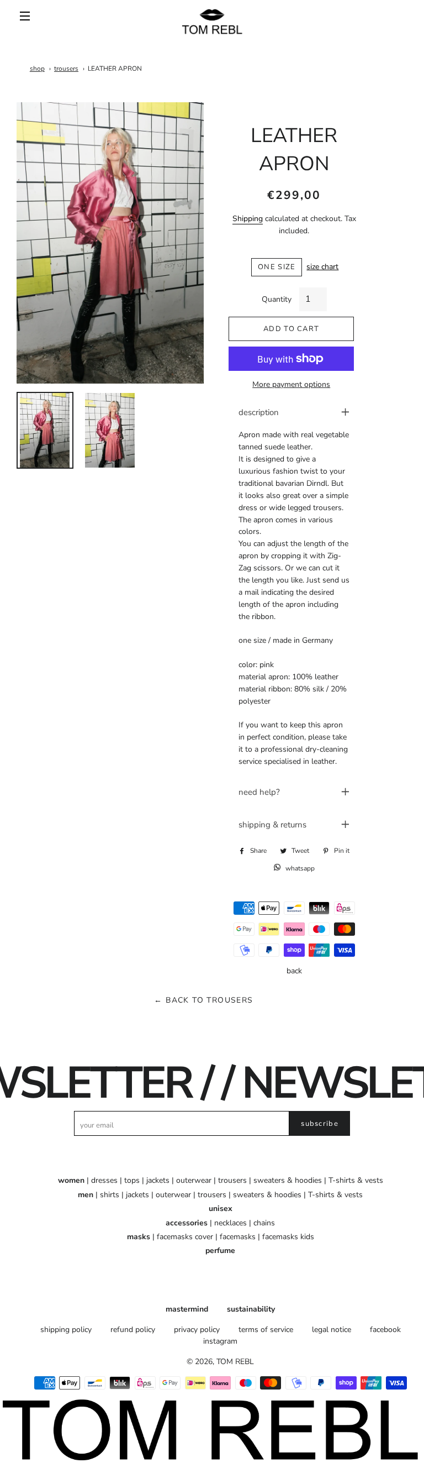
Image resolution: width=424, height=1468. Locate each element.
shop (37, 68)
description (259, 412)
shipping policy (66, 1329)
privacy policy (197, 1329)
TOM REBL (235, 1361)
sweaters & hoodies (287, 1180)
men (85, 1194)
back (294, 971)
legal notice (331, 1329)
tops (132, 1180)
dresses (104, 1180)
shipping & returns (272, 824)
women (71, 1180)
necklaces (230, 1223)
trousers (66, 68)
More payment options (291, 384)
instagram (220, 1341)
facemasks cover (185, 1236)
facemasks (238, 1236)
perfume (220, 1250)
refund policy (132, 1329)
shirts (109, 1194)
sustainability (251, 1309)
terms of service (266, 1329)
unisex (220, 1208)
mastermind (187, 1309)
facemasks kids (288, 1236)
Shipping (247, 218)
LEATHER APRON (115, 68)
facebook (385, 1329)
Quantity (277, 299)
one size (276, 267)
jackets (157, 1180)
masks (138, 1236)
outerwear (193, 1180)
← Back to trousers (203, 1000)
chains (264, 1223)
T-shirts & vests (355, 1180)
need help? (259, 792)
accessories (187, 1223)
